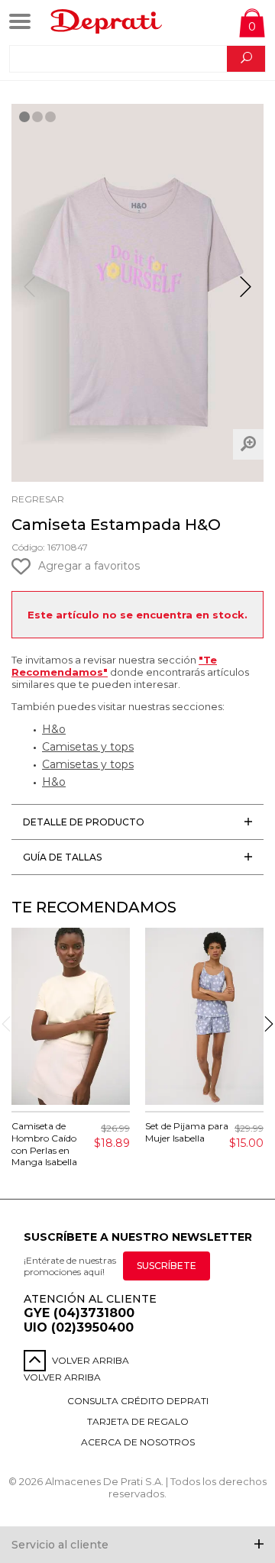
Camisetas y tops (88, 747)
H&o (54, 729)
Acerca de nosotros (138, 1442)
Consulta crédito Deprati (138, 1400)
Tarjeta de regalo (138, 1421)
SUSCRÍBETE (166, 1265)
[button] (245, 293)
